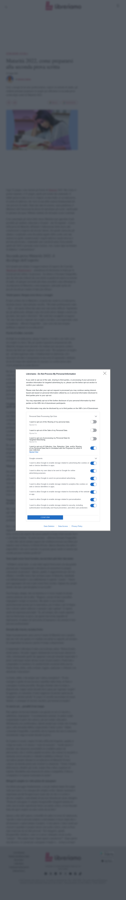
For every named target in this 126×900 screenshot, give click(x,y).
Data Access (63, 526)
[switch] (93, 421)
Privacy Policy (77, 526)
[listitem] (63, 416)
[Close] (105, 374)
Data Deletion (49, 526)
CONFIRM (45, 517)
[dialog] (63, 450)
